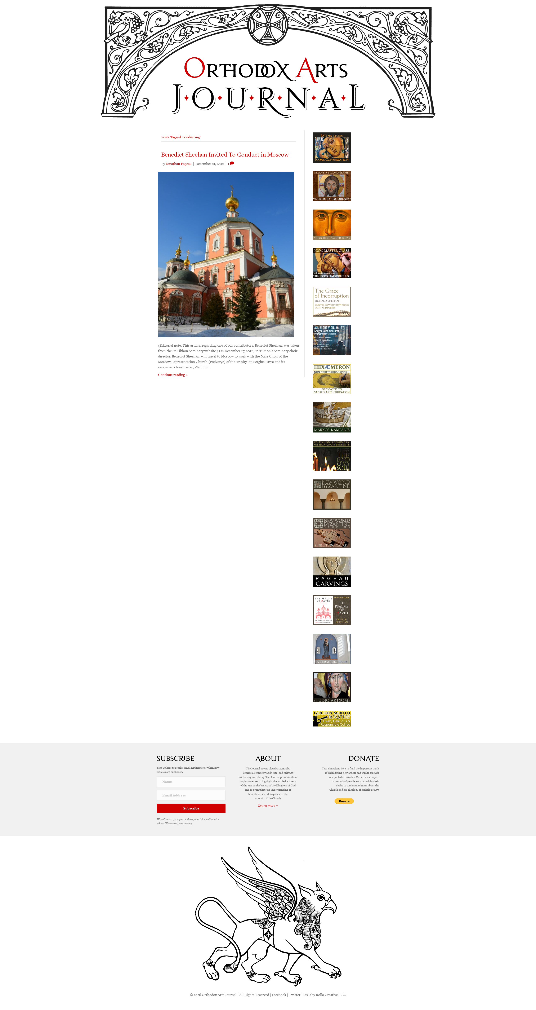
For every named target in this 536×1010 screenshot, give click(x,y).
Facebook (279, 994)
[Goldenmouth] (332, 718)
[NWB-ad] (332, 494)
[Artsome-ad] (332, 686)
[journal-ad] (332, 571)
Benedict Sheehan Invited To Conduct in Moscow (225, 154)
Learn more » (268, 805)
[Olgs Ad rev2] (332, 147)
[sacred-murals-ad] (332, 648)
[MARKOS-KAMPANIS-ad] (332, 417)
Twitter (294, 994)
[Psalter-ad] (332, 609)
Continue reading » (173, 374)
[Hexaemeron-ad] (332, 378)
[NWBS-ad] (332, 532)
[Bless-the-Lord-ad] (332, 455)
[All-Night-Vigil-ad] (332, 339)
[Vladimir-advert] (332, 185)
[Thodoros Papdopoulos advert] (332, 262)
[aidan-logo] (332, 224)
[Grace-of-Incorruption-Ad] (332, 301)
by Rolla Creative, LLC (324, 994)
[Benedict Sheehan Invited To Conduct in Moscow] (226, 253)
